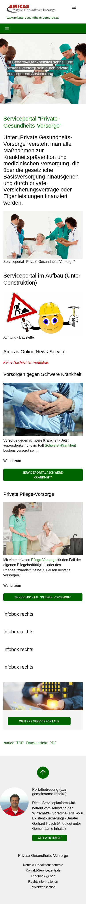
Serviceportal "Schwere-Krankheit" (43, 474)
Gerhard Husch (49, 838)
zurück (8, 743)
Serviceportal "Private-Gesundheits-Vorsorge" (32, 122)
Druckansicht (36, 743)
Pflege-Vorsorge (43, 560)
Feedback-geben (43, 876)
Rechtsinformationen (43, 881)
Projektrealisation (43, 887)
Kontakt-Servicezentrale (43, 870)
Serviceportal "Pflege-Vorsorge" (43, 597)
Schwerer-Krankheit (60, 445)
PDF (53, 743)
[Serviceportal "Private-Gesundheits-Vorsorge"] (43, 235)
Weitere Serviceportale (39, 721)
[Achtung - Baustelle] (43, 313)
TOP (20, 743)
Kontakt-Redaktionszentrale (43, 865)
